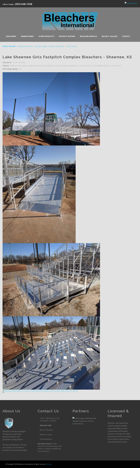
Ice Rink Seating (71, 46)
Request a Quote (46, 434)
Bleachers (11, 36)
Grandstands (27, 36)
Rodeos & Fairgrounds (56, 46)
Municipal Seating (41, 46)
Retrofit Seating (67, 36)
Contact (126, 36)
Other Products (46, 36)
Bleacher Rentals (88, 36)
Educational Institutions (25, 46)
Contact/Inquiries (46, 439)
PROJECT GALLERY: (9, 46)
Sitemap (48, 464)
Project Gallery (109, 36)
